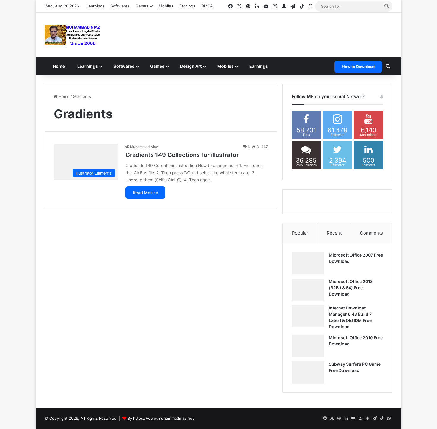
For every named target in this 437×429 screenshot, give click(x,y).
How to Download (358, 66)
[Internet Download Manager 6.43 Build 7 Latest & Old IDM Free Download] (308, 316)
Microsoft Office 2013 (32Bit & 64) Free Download (351, 287)
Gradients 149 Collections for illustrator (182, 154)
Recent (334, 233)
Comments (371, 233)
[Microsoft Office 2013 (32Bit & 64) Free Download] (308, 290)
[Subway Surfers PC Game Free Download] (308, 372)
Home (60, 66)
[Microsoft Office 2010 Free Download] (308, 346)
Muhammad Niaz (144, 146)
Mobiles (166, 6)
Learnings (96, 6)
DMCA (207, 6)
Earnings (187, 6)
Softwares (120, 6)
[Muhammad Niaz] (72, 35)
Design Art (198, 66)
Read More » (145, 192)
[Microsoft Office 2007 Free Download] (308, 263)
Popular (300, 233)
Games (164, 66)
